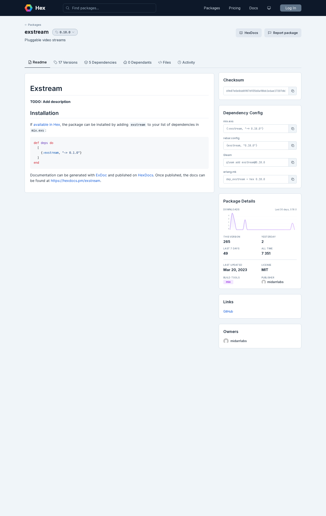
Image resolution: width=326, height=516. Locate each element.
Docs (253, 8)
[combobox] (109, 8)
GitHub (228, 311)
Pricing (234, 8)
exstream (37, 32)
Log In (290, 8)
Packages (212, 8)
